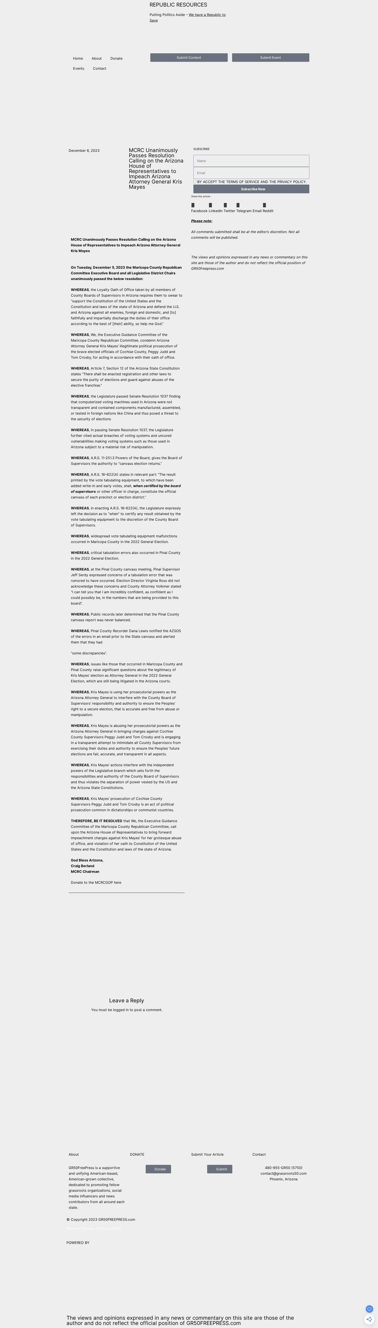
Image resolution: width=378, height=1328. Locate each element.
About (97, 58)
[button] (199, 208)
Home (78, 58)
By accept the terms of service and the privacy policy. (251, 182)
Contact (99, 68)
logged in (121, 1010)
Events (78, 68)
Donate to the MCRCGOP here (96, 882)
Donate (116, 58)
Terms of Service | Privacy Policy (93, 1228)
